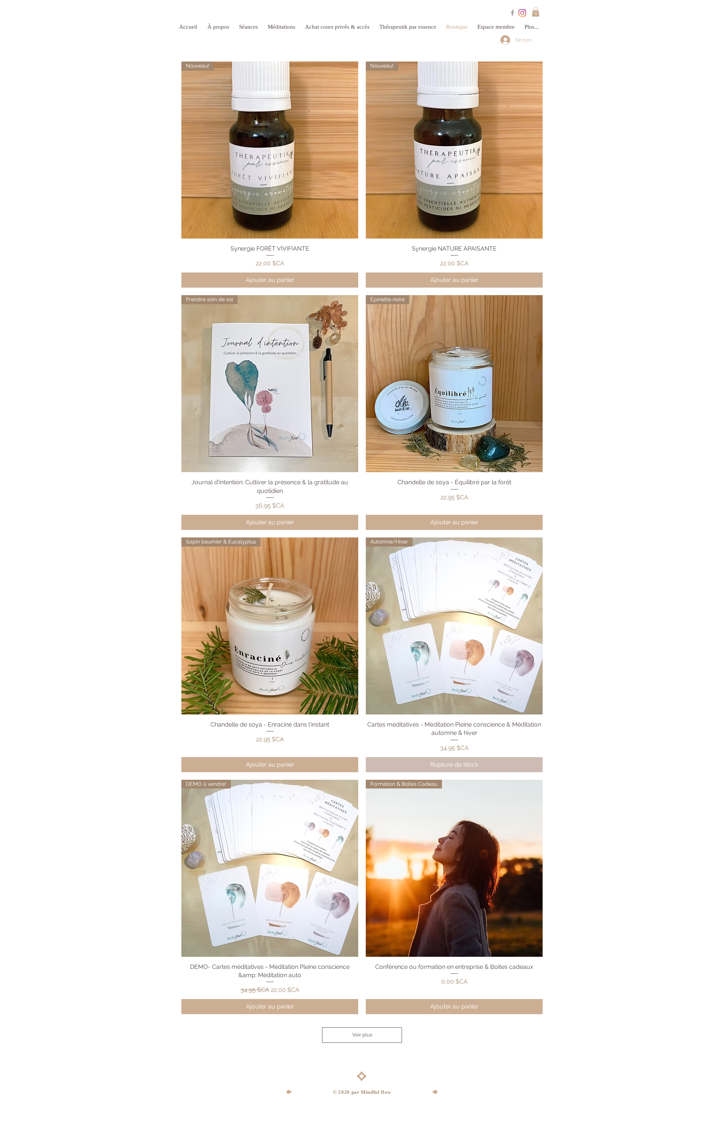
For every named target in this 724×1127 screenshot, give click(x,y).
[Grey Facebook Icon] (512, 13)
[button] (536, 12)
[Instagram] (522, 13)
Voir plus (362, 1035)
